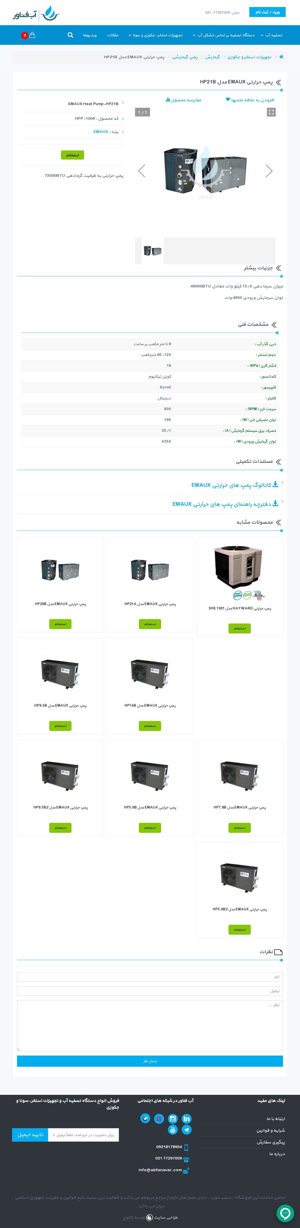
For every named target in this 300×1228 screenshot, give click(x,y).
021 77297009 (169, 1158)
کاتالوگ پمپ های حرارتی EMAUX (232, 485)
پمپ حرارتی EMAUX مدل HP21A (150, 604)
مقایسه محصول (185, 100)
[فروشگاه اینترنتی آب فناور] (281, 57)
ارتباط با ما (275, 1119)
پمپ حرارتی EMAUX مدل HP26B (60, 604)
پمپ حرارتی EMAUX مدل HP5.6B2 (240, 909)
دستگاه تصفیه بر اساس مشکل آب (225, 35)
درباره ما (277, 1154)
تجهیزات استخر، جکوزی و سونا (157, 35)
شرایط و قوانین (270, 1130)
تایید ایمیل (30, 1135)
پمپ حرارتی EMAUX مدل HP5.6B (150, 808)
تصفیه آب (273, 35)
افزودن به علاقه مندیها (252, 100)
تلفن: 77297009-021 (222, 13)
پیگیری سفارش (270, 1142)
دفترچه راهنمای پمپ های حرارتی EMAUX (222, 504)
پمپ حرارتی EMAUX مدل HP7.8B (240, 808)
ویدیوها (89, 35)
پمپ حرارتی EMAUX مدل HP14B (150, 706)
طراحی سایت (165, 1217)
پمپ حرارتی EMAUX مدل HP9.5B (60, 706)
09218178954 (169, 1147)
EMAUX (100, 132)
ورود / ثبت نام (267, 12)
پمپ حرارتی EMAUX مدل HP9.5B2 (60, 808)
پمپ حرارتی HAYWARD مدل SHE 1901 (240, 609)
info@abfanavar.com (161, 1170)
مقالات (112, 35)
